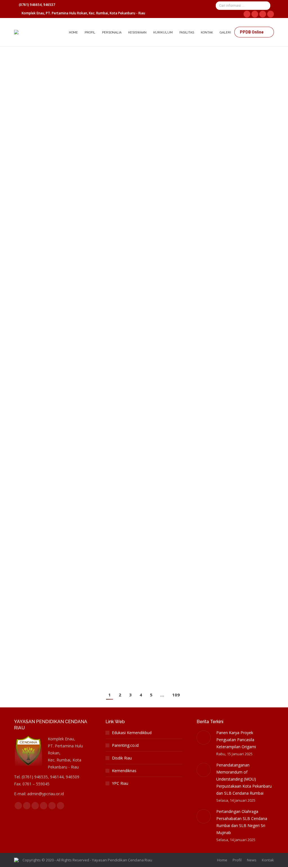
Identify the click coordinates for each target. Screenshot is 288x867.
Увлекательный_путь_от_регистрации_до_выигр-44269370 (94, 626)
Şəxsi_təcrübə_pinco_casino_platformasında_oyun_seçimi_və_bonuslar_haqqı (114, 501)
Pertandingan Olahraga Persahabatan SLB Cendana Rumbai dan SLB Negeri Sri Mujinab (241, 822)
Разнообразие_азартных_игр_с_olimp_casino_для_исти (89, 360)
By (54, 65)
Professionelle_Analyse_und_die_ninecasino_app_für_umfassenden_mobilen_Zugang (124, 181)
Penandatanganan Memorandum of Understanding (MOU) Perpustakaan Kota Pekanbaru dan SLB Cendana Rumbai (244, 779)
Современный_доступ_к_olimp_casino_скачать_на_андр (90, 563)
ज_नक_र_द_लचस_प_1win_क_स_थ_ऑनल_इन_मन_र (73, 243)
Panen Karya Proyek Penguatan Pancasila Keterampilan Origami (236, 739)
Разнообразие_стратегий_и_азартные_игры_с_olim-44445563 (97, 298)
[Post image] (204, 737)
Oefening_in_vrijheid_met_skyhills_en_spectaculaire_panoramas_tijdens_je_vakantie (122, 56)
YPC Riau (120, 783)
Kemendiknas (124, 770)
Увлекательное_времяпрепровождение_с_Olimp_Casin (90, 431)
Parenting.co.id (125, 745)
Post (25, 65)
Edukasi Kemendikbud (132, 732)
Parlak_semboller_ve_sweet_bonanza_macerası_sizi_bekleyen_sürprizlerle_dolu (119, 118)
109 (176, 695)
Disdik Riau (122, 758)
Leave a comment (137, 65)
